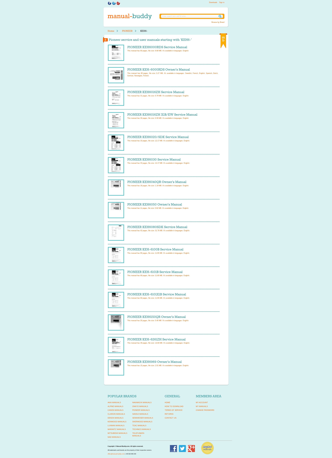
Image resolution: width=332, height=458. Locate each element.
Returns (169, 414)
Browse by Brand (218, 22)
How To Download (174, 406)
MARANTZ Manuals (117, 429)
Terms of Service (173, 410)
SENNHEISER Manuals (142, 418)
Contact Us (170, 418)
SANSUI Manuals (140, 414)
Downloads (213, 2)
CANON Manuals (115, 410)
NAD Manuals (114, 437)
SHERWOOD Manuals (142, 422)
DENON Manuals (115, 418)
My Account (202, 402)
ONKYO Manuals (140, 406)
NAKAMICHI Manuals (141, 402)
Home (111, 31)
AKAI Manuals (114, 402)
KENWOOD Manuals (117, 422)
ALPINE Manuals (115, 406)
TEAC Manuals (139, 425)
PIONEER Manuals (141, 410)
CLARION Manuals (116, 414)
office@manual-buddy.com (116, 454)
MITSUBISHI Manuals (117, 433)
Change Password (205, 410)
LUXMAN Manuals (116, 425)
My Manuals (202, 406)
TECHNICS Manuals (141, 429)
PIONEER (127, 31)
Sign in (221, 2)
